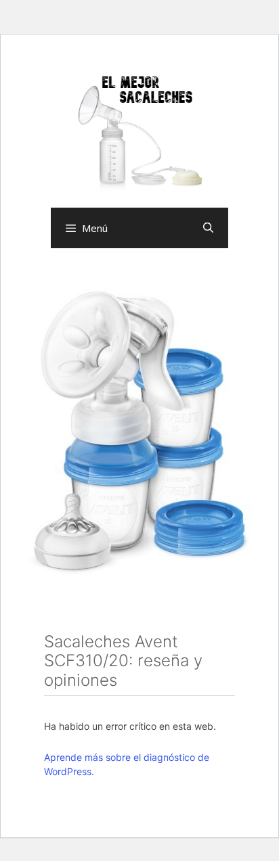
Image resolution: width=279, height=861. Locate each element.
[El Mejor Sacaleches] (139, 132)
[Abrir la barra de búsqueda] (208, 228)
